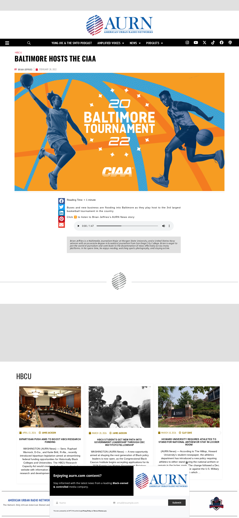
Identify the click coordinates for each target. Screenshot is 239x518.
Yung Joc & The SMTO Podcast (72, 43)
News (133, 43)
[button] (61, 201)
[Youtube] (196, 42)
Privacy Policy (87, 511)
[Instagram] (187, 42)
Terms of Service (98, 511)
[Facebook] (222, 42)
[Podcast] (230, 42)
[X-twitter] (204, 42)
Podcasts (152, 43)
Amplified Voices (108, 43)
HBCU (18, 52)
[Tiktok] (213, 42)
